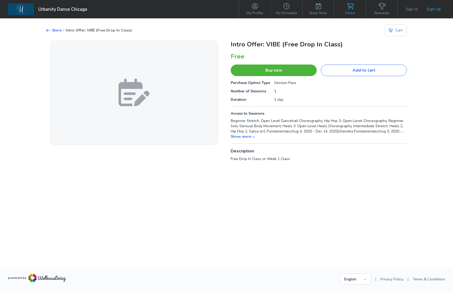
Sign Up (434, 9)
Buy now (273, 70)
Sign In (412, 9)
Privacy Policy (391, 279)
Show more (241, 136)
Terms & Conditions (429, 279)
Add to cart (364, 70)
